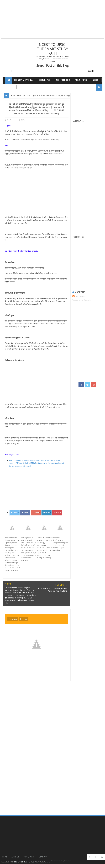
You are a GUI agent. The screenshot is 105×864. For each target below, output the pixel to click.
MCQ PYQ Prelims (62, 80)
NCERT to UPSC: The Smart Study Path (52, 48)
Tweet (15, 512)
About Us (15, 857)
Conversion (12, 619)
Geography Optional (23, 80)
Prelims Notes (81, 80)
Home (4, 857)
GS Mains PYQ (44, 80)
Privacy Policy (28, 857)
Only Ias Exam (80, 296)
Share (26, 512)
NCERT (95, 80)
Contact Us (43, 857)
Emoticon (23, 619)
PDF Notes (9, 87)
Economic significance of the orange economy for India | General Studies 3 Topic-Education (60, 544)
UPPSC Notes (24, 87)
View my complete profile (81, 300)
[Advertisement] (52, 20)
